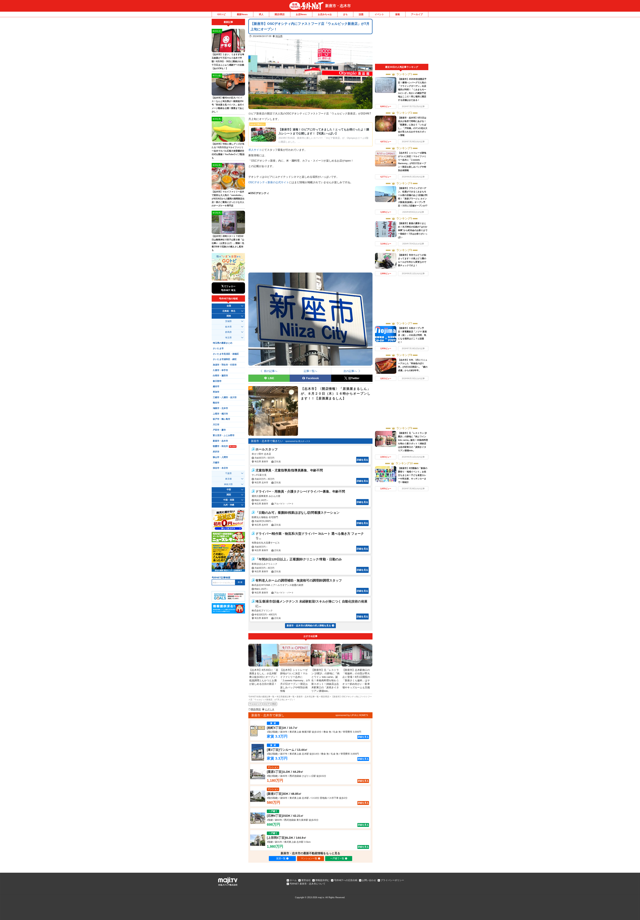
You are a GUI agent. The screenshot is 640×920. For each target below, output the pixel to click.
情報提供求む (322, 880)
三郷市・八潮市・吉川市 (225, 397)
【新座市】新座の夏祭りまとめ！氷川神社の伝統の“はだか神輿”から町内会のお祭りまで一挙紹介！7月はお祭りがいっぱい (412, 230)
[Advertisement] (401, 41)
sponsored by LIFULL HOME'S (352, 715)
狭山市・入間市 (220, 457)
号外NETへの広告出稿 (345, 880)
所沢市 (216, 452)
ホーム (293, 880)
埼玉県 (279, 36)
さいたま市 (218, 348)
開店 (274, 704)
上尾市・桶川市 (220, 414)
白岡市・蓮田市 (220, 375)
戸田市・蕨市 (219, 430)
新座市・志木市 (338, 6)
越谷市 (216, 386)
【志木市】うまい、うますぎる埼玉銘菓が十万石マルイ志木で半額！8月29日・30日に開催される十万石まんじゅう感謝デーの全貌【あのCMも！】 (228, 61)
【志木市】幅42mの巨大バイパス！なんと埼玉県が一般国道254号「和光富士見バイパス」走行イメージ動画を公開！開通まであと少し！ (228, 104)
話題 (361, 14)
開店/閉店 (280, 14)
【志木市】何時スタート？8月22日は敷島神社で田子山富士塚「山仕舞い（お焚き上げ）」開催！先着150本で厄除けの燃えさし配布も (228, 243)
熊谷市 (216, 403)
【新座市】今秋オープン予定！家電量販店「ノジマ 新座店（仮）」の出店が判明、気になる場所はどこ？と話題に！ (412, 335)
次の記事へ (350, 370)
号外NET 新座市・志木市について (307, 883)
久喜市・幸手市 (220, 370)
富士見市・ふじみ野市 (223, 435)
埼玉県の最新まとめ (222, 343)
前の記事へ (270, 370)
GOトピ (221, 14)
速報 (397, 14)
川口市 (216, 424)
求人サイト (255, 149)
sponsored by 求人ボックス (297, 441)
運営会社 (306, 880)
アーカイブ (417, 14)
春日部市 (217, 381)
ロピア (267, 704)
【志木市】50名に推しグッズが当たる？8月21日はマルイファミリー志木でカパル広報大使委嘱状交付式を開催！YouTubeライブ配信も (228, 151)
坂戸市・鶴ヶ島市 (221, 419)
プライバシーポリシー (392, 880)
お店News (301, 14)
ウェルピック (255, 704)
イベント (379, 14)
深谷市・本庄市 (220, 468)
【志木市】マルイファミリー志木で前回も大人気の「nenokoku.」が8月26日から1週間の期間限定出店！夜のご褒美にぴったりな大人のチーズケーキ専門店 (228, 198)
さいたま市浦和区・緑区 (225, 359)
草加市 (216, 392)
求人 (261, 14)
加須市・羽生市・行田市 (225, 365)
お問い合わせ (369, 880)
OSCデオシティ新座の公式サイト (268, 182)
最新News (242, 14)
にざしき (269, 709)
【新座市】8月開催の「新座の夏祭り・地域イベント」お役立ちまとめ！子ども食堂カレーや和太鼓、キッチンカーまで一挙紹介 (412, 475)
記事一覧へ (310, 370)
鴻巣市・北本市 (220, 408)
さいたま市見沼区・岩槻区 (226, 354)
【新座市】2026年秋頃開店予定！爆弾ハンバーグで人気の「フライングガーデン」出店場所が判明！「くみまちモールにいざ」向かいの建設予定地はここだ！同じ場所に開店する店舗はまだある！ (412, 89)
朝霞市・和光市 (224, 446)
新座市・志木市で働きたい (267, 441)
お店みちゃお (325, 14)
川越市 (216, 462)
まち (345, 14)
